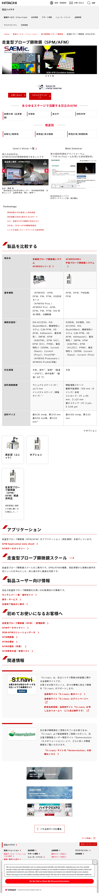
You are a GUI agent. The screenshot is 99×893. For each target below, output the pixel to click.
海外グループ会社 (58, 857)
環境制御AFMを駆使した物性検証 (21, 212)
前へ (5, 76)
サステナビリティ (10, 25)
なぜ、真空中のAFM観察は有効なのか (23, 221)
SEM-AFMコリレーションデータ (19, 632)
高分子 (55, 114)
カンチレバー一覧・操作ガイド (18, 595)
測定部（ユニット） (12, 456)
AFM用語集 (8, 637)
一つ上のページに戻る (51, 829)
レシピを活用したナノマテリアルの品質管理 (25, 230)
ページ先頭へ (87, 838)
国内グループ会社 (58, 854)
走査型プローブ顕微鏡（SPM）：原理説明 (24, 623)
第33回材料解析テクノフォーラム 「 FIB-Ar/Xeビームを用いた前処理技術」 (72, 155)
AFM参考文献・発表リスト (16, 651)
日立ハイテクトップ (88, 844)
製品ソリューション (11, 850)
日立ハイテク (9, 845)
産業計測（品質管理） (13, 116)
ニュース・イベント (63, 17)
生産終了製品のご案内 (13, 604)
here (16, 874)
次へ (94, 76)
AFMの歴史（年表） (13, 646)
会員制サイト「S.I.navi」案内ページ (63, 694)
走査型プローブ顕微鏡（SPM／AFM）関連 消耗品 (12, 493)
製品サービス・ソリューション (15, 17)
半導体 (31, 114)
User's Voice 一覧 (24, 148)
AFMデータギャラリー (14, 548)
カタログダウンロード (39, 96)
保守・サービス (10, 599)
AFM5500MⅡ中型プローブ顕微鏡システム (80, 261)
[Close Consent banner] (95, 862)
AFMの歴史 (8, 641)
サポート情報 (47, 17)
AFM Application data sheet (18, 544)
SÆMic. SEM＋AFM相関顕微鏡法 (21, 225)
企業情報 (78, 17)
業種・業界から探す (11, 859)
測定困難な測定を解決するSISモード (22, 217)
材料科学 (81, 114)
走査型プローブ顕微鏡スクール (37, 558)
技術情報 (34, 17)
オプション (36, 454)
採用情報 (24, 25)
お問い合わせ (16, 95)
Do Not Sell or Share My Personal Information (49, 881)
